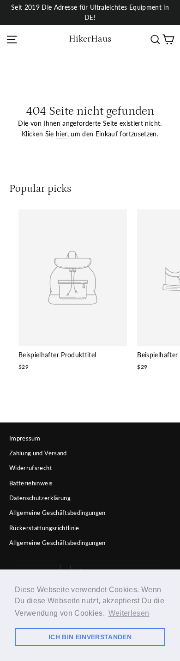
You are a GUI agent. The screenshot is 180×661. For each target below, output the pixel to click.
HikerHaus (90, 39)
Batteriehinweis (31, 483)
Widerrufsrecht (30, 467)
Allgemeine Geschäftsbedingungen (57, 512)
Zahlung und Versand (38, 453)
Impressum (24, 438)
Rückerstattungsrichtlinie (44, 528)
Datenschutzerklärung (40, 498)
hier (61, 134)
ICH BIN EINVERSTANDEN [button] (90, 637)
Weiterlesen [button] (129, 613)
